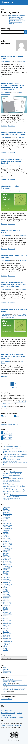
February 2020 (7, 595)
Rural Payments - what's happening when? (14, 310)
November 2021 (7, 582)
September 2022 (7, 566)
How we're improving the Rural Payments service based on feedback (12, 161)
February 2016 (7, 620)
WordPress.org (7, 672)
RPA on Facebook (7, 433)
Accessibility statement (8, 717)
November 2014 (7, 638)
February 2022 (7, 577)
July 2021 (5, 587)
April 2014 (5, 650)
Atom (17, 416)
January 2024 (6, 541)
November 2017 (7, 612)
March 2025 (6, 522)
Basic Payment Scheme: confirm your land (13, 231)
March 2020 (6, 594)
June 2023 (6, 553)
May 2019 (5, 599)
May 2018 (5, 609)
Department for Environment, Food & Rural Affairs (17, 16)
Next (13, 387)
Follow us (3, 406)
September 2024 (7, 528)
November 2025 (7, 514)
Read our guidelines (6, 699)
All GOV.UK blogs (6, 710)
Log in (4, 667)
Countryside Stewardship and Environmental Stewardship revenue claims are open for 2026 (15, 456)
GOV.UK (19, 713)
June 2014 (5, 646)
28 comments (11, 179)
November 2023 (7, 545)
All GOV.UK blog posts (8, 713)
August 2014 (6, 643)
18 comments (11, 125)
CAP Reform (22, 61)
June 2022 (6, 571)
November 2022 (7, 563)
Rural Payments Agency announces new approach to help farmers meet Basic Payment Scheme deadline (13, 86)
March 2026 (6, 510)
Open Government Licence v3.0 (11, 725)
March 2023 (6, 556)
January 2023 (6, 559)
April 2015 (5, 630)
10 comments (11, 77)
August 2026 (6, 507)
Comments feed (7, 670)
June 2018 (5, 607)
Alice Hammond (5, 61)
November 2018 (7, 604)
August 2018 (6, 605)
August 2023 (6, 550)
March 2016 (6, 618)
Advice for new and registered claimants (12, 58)
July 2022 (5, 569)
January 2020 (6, 597)
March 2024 (6, 538)
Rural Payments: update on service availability (14, 256)
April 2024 (6, 536)
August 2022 (6, 568)
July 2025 (5, 518)
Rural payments (10, 12)
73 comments (11, 249)
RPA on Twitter (7, 432)
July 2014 (5, 645)
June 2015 (5, 627)
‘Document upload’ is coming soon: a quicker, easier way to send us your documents (12, 448)
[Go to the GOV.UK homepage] (7, 2)
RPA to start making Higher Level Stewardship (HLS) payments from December (14, 486)
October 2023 (7, 546)
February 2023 (7, 558)
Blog (3, 9)
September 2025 (7, 515)
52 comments (11, 152)
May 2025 (5, 520)
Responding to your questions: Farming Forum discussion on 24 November (13, 356)
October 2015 (6, 625)
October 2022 (7, 564)
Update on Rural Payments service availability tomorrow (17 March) (13, 133)
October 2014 (6, 640)
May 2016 (5, 615)
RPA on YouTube (7, 439)
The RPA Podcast (7, 437)
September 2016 (7, 613)
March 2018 (6, 610)
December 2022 (7, 561)
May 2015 (5, 628)
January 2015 (6, 635)
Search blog (5, 29)
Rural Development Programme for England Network (17, 22)
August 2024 (6, 530)
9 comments (11, 276)
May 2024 (5, 535)
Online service (10, 317)
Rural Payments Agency (16, 17)
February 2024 (7, 540)
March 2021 (6, 592)
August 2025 (6, 517)
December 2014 (7, 636)
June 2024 (6, 533)
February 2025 (7, 523)
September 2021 (7, 584)
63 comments (11, 348)
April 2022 (6, 574)
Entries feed (6, 669)
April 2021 (5, 591)
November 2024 (7, 525)
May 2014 (5, 648)
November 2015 (7, 623)
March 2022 (6, 576)
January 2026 (6, 512)
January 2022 (6, 579)
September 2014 (7, 641)
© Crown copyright (14, 740)
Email (4, 416)
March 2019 (6, 600)
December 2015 (7, 622)
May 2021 (5, 589)
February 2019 (7, 602)
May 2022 (5, 573)
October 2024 (7, 527)
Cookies (20, 717)
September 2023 (7, 548)
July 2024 (5, 532)
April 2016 (5, 617)
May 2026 (5, 509)
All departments (6, 715)
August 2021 (6, 586)
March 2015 (6, 632)
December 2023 (7, 543)
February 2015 (6, 633)
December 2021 (7, 581)
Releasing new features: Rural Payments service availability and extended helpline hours (13, 284)
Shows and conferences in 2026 (9, 424)
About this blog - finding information (10, 187)
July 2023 (5, 551)
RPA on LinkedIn (7, 435)
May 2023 (5, 555)
